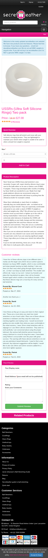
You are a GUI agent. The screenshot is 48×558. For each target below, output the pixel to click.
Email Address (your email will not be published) (24, 376)
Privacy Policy (7, 468)
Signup (31, 2)
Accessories (6, 452)
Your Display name (12, 368)
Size (4, 149)
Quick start (6, 485)
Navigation (6, 29)
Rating (7, 385)
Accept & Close (36, 555)
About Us (5, 462)
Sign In (22, 2)
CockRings (6, 435)
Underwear (6, 449)
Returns (5, 475)
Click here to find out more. (19, 555)
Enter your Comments (13, 387)
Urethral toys (6, 442)
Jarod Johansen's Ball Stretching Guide (16, 472)
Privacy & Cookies (8, 465)
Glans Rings (6, 439)
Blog (3, 478)
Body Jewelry (7, 446)
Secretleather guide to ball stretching (15, 482)
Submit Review (24, 406)
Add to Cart (24, 165)
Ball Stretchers (7, 432)
